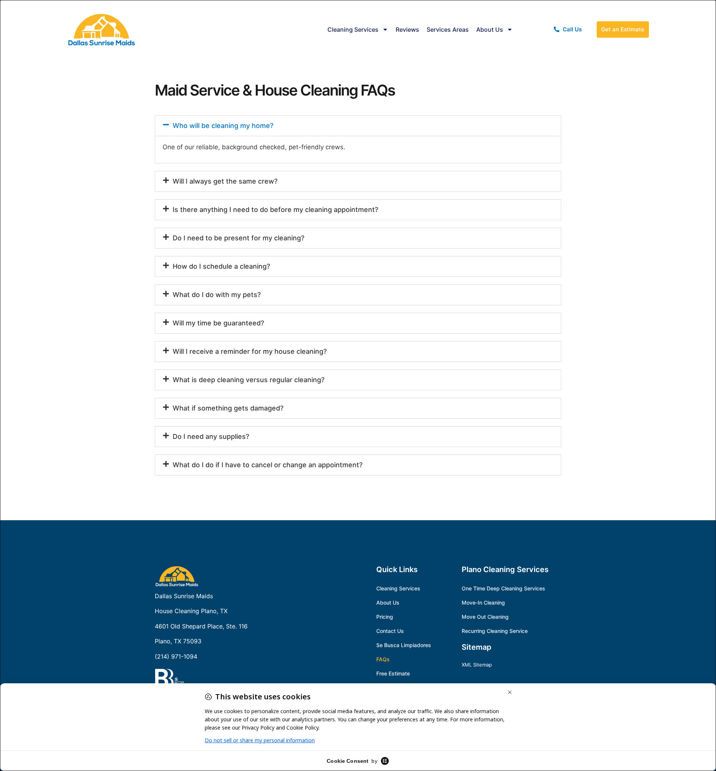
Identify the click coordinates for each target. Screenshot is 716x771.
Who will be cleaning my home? (223, 125)
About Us (489, 29)
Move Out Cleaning (485, 617)
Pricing (384, 617)
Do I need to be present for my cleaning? (238, 238)
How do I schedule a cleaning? (221, 266)
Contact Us (390, 631)
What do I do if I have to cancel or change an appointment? (267, 465)
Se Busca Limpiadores (403, 645)
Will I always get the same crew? (225, 181)
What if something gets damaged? (228, 408)
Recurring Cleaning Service (495, 631)
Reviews (407, 29)
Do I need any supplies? (211, 436)
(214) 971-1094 (176, 656)
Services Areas (448, 29)
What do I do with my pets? (217, 295)
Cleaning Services (353, 29)
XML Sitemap (477, 665)
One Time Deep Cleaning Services (503, 588)
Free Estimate (393, 673)
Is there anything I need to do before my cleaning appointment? (275, 209)
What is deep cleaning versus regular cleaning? (248, 380)
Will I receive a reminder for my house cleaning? (250, 351)
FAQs (383, 659)
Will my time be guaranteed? (218, 323)
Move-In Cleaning (483, 602)
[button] (358, 126)
